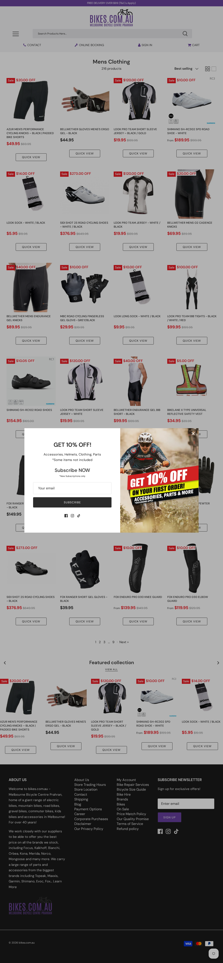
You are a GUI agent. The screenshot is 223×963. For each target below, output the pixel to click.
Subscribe (72, 502)
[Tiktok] (78, 515)
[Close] (193, 433)
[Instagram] (72, 515)
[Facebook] (66, 515)
